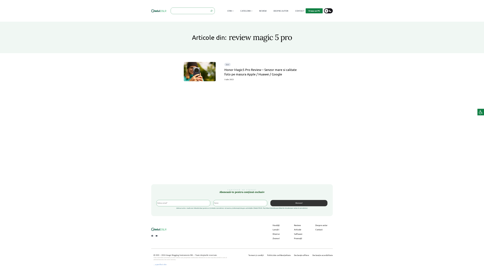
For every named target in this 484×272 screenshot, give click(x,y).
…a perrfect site (160, 264)
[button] (480, 112)
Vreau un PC (314, 10)
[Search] (211, 10)
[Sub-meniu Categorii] (251, 10)
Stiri (227, 64)
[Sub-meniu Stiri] (233, 10)
